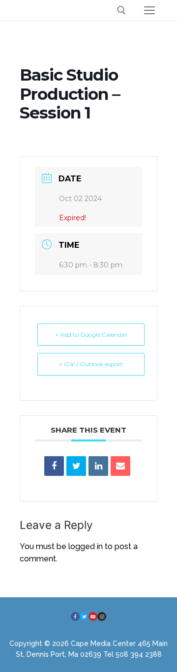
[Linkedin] (98, 466)
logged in (85, 546)
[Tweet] (76, 466)
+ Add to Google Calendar (91, 334)
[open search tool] (121, 10)
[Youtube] (92, 616)
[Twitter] (84, 616)
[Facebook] (75, 616)
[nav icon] (149, 10)
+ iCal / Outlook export (91, 364)
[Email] (120, 466)
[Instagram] (101, 616)
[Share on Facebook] (54, 466)
